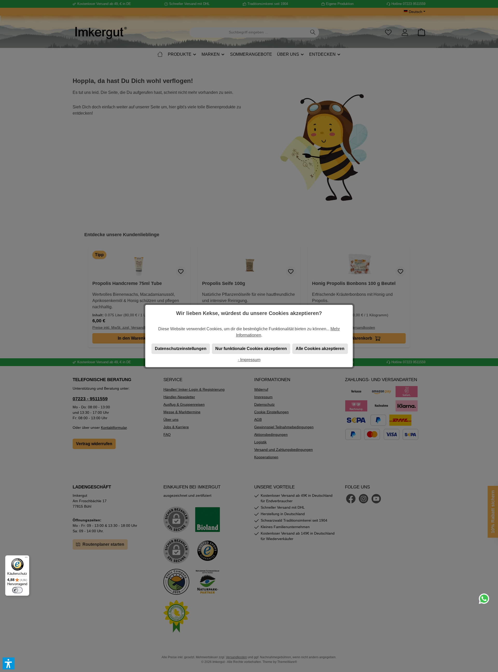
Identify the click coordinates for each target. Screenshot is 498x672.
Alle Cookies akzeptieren (320, 348)
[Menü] (26, 558)
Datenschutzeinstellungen (180, 348)
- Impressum (249, 360)
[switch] (17, 590)
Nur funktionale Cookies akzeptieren (251, 348)
